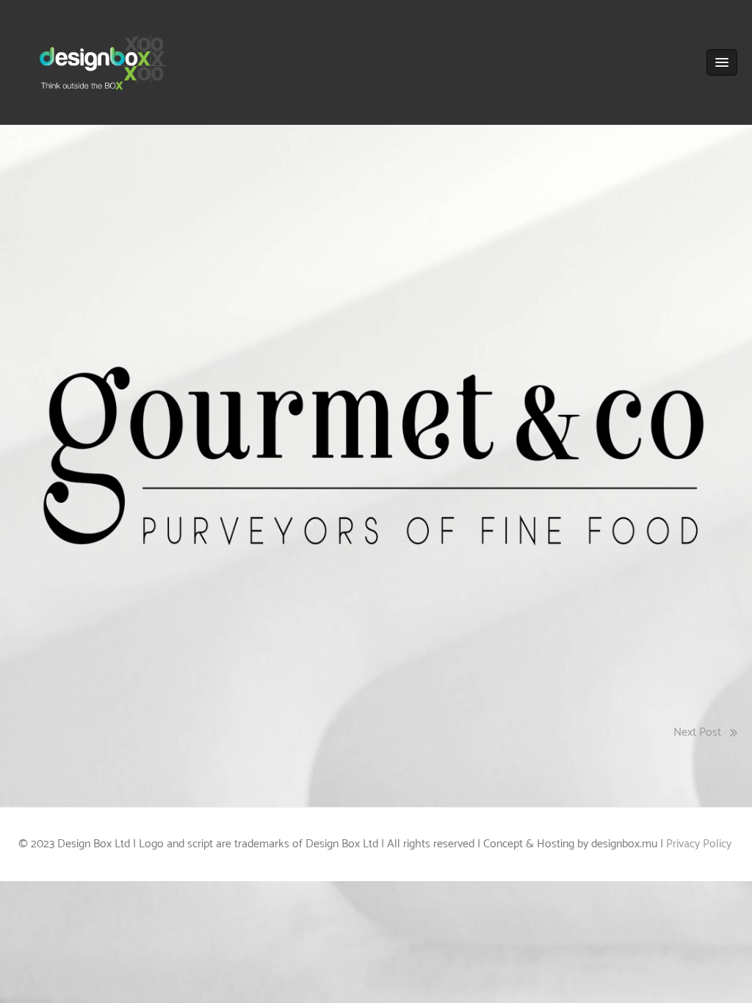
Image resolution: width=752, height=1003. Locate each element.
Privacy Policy (700, 844)
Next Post (697, 732)
